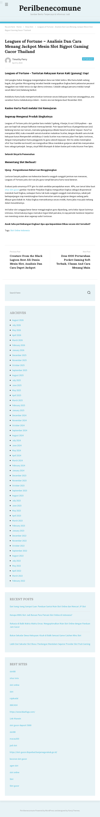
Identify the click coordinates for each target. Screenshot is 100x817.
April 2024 (16, 455)
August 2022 (18, 555)
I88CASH (14, 705)
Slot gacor (14, 785)
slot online (14, 685)
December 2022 (19, 535)
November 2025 (19, 360)
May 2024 (16, 450)
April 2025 (16, 395)
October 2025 (18, 365)
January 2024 (18, 470)
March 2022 (17, 575)
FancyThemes (74, 810)
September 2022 (19, 550)
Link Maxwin (15, 718)
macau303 (14, 738)
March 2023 (17, 520)
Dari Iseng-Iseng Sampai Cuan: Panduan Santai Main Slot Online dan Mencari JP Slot (48, 606)
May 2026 (16, 330)
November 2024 (19, 420)
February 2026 (18, 345)
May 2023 (16, 510)
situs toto (14, 678)
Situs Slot (29, 27)
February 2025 (18, 405)
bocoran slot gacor (18, 758)
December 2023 (19, 475)
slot (11, 691)
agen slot (14, 765)
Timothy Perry (19, 59)
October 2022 (18, 545)
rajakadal (14, 698)
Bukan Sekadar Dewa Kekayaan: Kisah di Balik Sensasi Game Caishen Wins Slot (45, 635)
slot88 (12, 671)
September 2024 (19, 430)
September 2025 (19, 370)
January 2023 (18, 530)
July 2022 (16, 560)
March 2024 (17, 460)
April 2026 (16, 335)
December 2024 (19, 415)
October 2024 (18, 425)
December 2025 (19, 355)
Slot (11, 779)
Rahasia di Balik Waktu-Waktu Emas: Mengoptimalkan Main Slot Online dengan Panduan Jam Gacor (50, 625)
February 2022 (18, 580)
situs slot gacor (12, 189)
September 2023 (19, 490)
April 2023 (16, 515)
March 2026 (17, 340)
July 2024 (16, 440)
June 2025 (16, 385)
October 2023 (18, 485)
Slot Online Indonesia (20, 230)
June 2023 (16, 505)
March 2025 (17, 400)
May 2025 (16, 390)
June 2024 (16, 445)
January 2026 (18, 350)
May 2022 (16, 565)
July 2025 (16, 380)
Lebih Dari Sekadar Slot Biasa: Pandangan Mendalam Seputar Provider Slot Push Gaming (50, 644)
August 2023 (18, 495)
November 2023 (19, 480)
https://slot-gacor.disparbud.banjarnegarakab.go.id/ (33, 752)
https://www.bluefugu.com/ (22, 711)
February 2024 (18, 465)
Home (19, 27)
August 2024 (18, 435)
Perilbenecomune (50, 8)
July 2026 (16, 325)
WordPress (49, 810)
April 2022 (16, 570)
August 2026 (18, 320)
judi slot (13, 745)
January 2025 (18, 410)
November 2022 (19, 540)
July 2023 (16, 500)
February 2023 (18, 525)
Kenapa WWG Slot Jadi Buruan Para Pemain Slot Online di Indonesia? (41, 615)
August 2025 (18, 375)
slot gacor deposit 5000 (20, 725)
